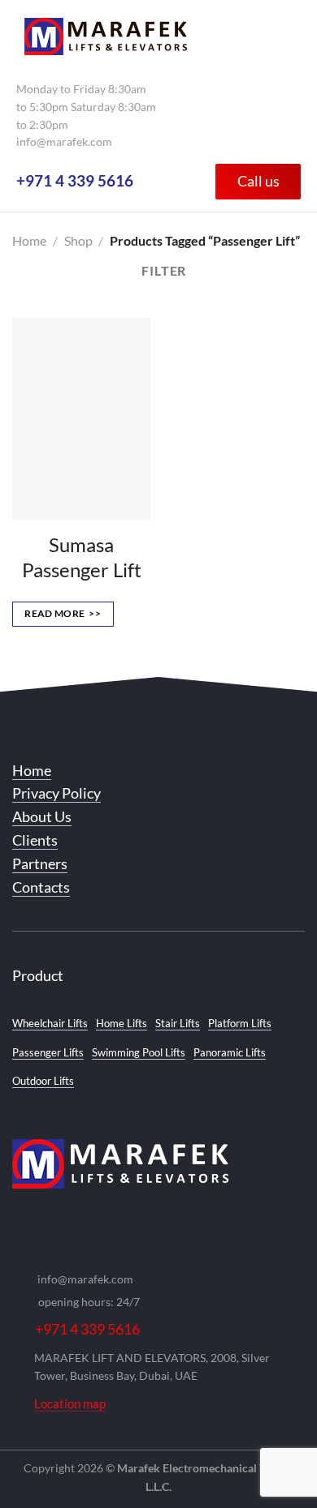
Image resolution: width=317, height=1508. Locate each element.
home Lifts (121, 1023)
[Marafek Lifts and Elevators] (105, 36)
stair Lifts (177, 1023)
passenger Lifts (48, 1052)
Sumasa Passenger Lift (81, 557)
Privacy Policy (56, 793)
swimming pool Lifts (138, 1052)
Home (29, 240)
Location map (70, 1403)
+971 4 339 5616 (74, 180)
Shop (78, 240)
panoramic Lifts (229, 1052)
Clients (35, 840)
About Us (42, 816)
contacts (41, 887)
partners (39, 863)
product (37, 975)
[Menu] (283, 36)
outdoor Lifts (43, 1080)
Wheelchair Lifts (50, 1023)
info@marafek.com (64, 141)
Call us (258, 181)
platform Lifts (239, 1023)
